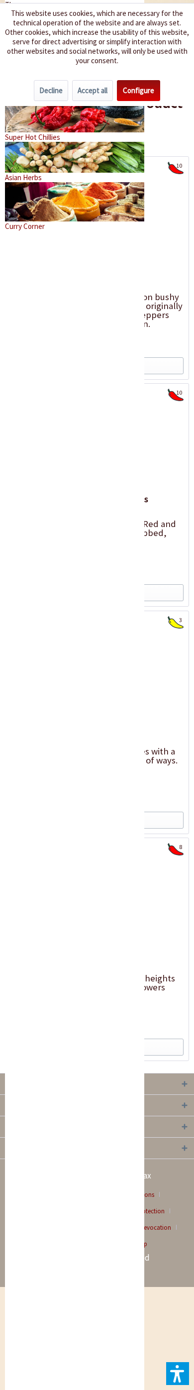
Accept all (92, 90)
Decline (51, 90)
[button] (177, 1373)
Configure (138, 90)
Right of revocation (145, 1227)
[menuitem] (149, 1227)
